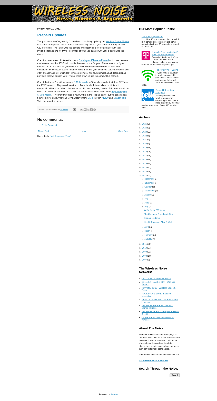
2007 (144, 260)
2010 (144, 248)
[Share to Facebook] (91, 109)
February (148, 235)
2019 (144, 147)
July (146, 199)
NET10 (105, 98)
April (146, 227)
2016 (144, 159)
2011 (144, 244)
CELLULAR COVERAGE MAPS (156, 278)
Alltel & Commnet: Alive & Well (158, 222)
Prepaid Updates (51, 35)
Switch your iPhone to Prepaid (94, 60)
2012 (144, 175)
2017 (144, 155)
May (146, 207)
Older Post (123, 131)
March (147, 231)
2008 (144, 256)
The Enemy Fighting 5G (152, 36)
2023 (144, 132)
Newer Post (43, 131)
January (148, 239)
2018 (144, 152)
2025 (144, 124)
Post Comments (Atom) (60, 136)
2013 (144, 171)
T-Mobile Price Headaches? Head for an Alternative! (165, 53)
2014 (144, 167)
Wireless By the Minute (117, 41)
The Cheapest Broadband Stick (158, 214)
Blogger (114, 394)
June (147, 203)
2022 (144, 136)
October (148, 187)
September (149, 191)
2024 (144, 128)
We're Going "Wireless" (154, 210)
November (149, 183)
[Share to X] (88, 109)
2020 (144, 144)
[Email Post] (74, 109)
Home (83, 131)
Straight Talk (119, 98)
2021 (144, 139)
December (149, 179)
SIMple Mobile (81, 82)
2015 (144, 163)
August (147, 195)
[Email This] (81, 109)
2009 (144, 252)
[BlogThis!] (85, 109)
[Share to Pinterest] (94, 109)
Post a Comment (49, 125)
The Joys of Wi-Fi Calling (166, 70)
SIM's (90, 98)
